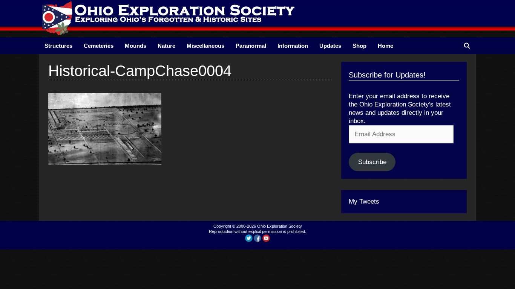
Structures (58, 46)
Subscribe (372, 162)
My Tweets (364, 201)
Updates (330, 46)
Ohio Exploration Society (279, 226)
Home (385, 46)
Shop (359, 46)
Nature (166, 46)
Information (292, 46)
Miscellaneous (205, 46)
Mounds (135, 46)
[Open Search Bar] (467, 45)
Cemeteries (98, 46)
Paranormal (251, 46)
